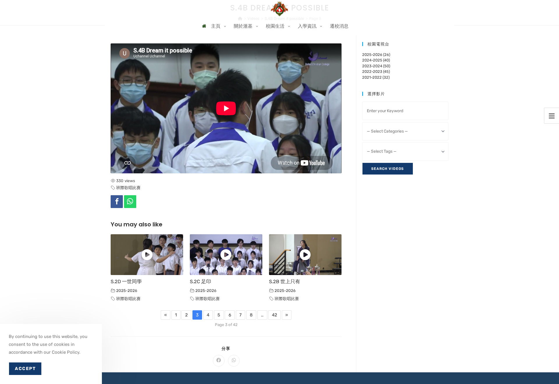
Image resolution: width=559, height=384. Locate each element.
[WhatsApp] (130, 201)
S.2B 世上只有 (284, 281)
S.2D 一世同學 (126, 281)
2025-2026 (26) (376, 54)
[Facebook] (117, 201)
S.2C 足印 (200, 281)
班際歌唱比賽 (128, 187)
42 (274, 315)
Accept (25, 368)
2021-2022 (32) (376, 77)
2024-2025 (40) (376, 60)
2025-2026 (126, 290)
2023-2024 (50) (376, 66)
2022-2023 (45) (376, 71)
